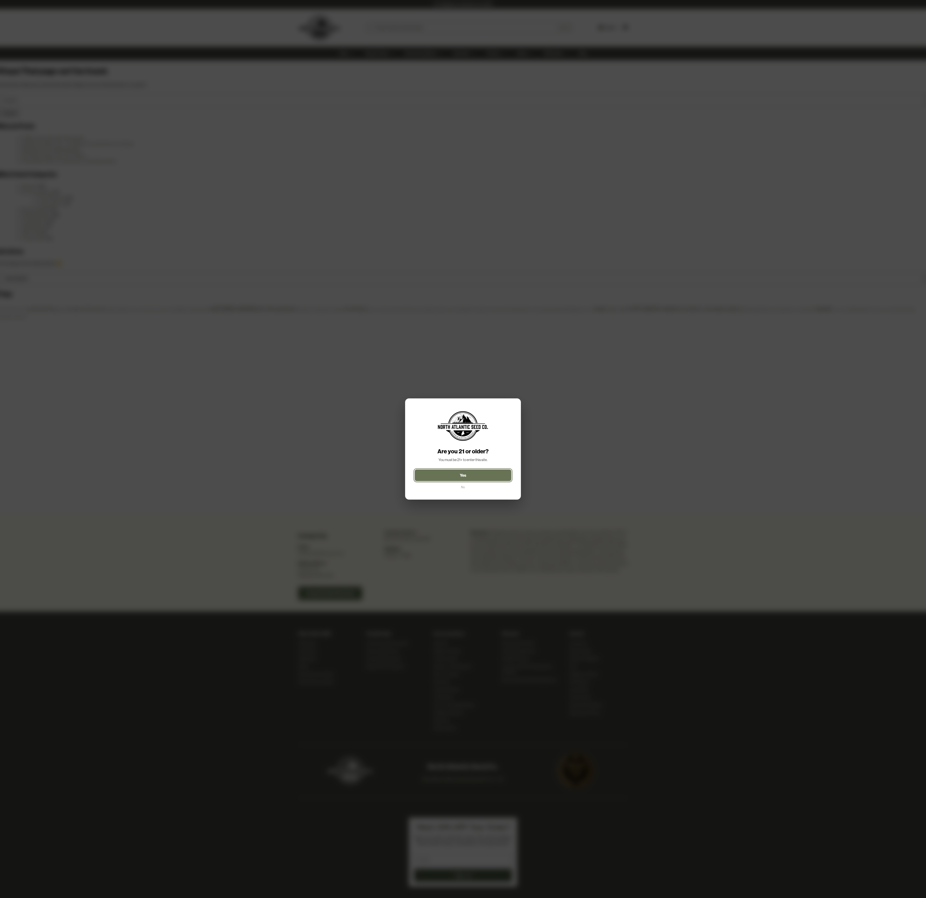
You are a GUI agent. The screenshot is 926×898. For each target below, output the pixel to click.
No (463, 487)
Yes (463, 475)
